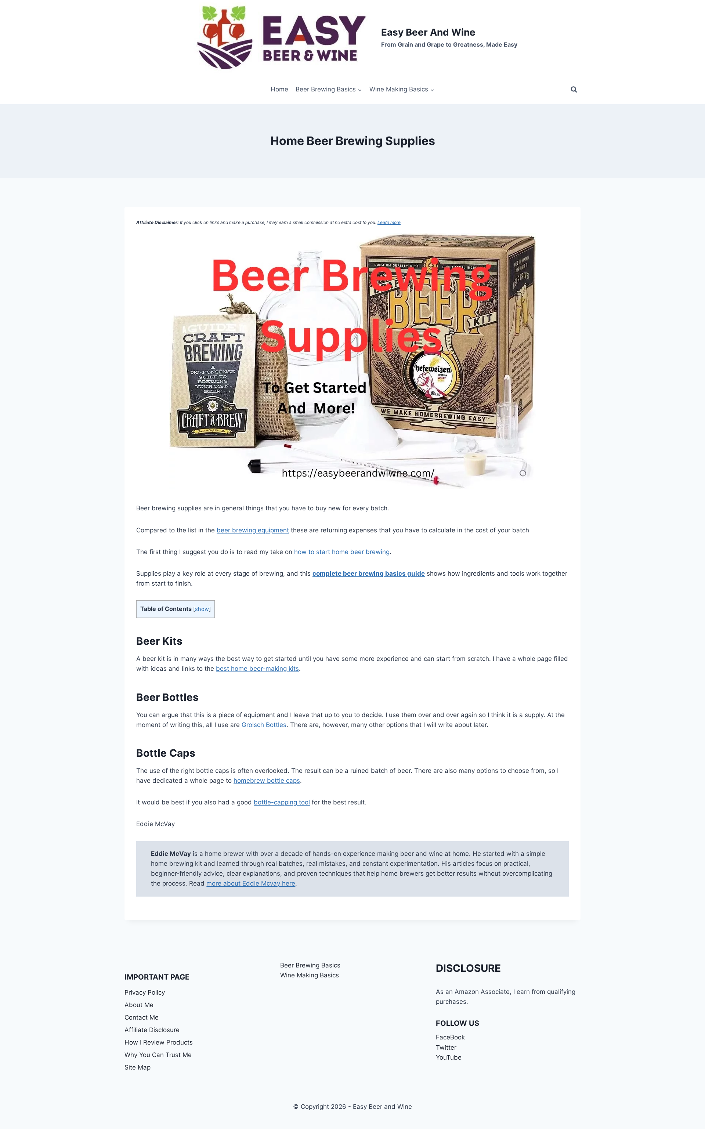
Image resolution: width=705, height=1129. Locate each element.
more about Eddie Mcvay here (250, 883)
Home (279, 89)
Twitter (446, 1047)
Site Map (137, 1067)
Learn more (389, 222)
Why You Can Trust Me (158, 1055)
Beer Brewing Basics (310, 965)
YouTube (449, 1057)
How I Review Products (158, 1042)
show (202, 609)
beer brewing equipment (253, 530)
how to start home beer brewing (342, 552)
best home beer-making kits (257, 668)
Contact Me (141, 1017)
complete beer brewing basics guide (368, 573)
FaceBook (450, 1037)
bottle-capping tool (282, 802)
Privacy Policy (144, 992)
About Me (138, 1005)
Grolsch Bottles (264, 724)
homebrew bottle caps (267, 780)
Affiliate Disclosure (152, 1030)
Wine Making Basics (309, 975)
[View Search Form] (574, 89)
